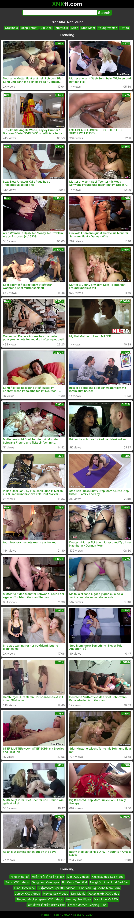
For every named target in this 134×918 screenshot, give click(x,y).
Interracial (61, 28)
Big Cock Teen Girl (74, 882)
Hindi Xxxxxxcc (24, 888)
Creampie (11, 28)
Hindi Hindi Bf (20, 876)
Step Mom (88, 28)
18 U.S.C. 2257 (83, 914)
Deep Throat (29, 28)
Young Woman (107, 28)
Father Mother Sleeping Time (87, 905)
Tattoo (124, 28)
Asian (74, 28)
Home (45, 914)
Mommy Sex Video (78, 899)
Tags (55, 914)
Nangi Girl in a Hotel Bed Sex (109, 882)
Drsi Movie (78, 893)
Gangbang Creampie (45, 882)
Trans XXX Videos (17, 882)
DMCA (65, 914)
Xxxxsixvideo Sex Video (108, 876)
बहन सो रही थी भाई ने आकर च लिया (46, 905)
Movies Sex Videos (55, 893)
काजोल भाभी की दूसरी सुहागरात (48, 876)
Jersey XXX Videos (27, 893)
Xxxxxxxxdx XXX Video (103, 893)
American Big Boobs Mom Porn (99, 888)
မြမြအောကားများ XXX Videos (56, 888)
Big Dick (46, 28)
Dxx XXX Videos (78, 876)
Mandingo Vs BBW (106, 899)
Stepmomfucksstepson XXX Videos (39, 899)
